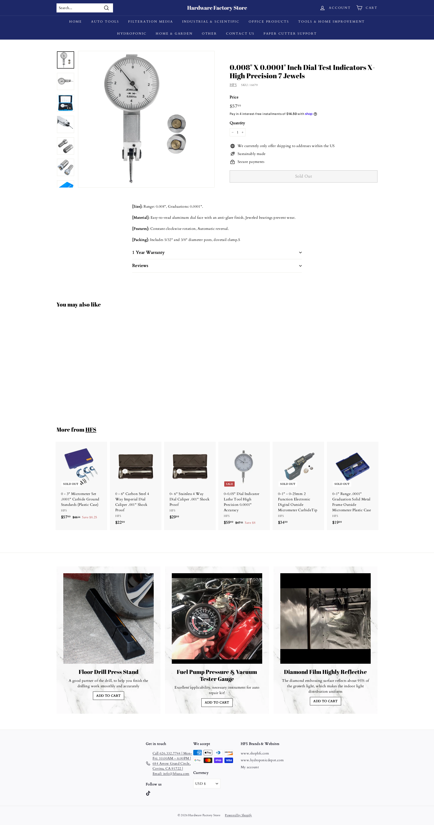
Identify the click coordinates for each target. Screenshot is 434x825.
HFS (233, 84)
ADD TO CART (108, 696)
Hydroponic (132, 33)
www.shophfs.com (255, 753)
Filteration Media (150, 21)
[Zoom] (146, 119)
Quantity (237, 123)
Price (234, 97)
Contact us (240, 33)
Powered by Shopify (238, 815)
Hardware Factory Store (217, 7)
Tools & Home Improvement (331, 21)
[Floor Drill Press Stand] (108, 618)
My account (250, 767)
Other (209, 33)
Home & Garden (174, 33)
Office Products (269, 21)
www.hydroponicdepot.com (262, 760)
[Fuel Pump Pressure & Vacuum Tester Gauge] (217, 618)
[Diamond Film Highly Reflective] (325, 618)
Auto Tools (105, 21)
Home (75, 21)
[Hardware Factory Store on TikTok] (148, 793)
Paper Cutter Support (290, 33)
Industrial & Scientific (211, 21)
